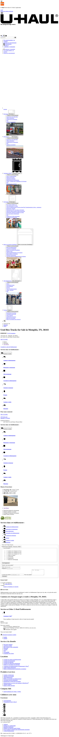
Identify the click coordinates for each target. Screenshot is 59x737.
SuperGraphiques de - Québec (12, 691)
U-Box (17, 173)
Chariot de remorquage (12, 559)
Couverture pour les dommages (10, 680)
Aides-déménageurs (16, 280)
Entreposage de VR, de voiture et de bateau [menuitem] (15, 209)
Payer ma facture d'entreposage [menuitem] (12, 213)
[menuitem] (32, 139)
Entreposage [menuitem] (6, 201)
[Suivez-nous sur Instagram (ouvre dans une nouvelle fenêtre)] (4, 707)
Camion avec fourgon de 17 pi (14, 553)
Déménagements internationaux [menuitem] (12, 180)
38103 (4, 326)
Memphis (5, 325)
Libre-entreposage (7, 374)
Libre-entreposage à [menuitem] (12, 206)
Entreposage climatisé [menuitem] (10, 208)
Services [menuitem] (8, 287)
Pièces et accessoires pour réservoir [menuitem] (13, 319)
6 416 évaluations (11, 333)
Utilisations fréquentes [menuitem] (10, 178)
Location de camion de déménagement (12, 659)
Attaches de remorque (8, 387)
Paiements (5, 648)
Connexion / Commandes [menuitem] (9, 46)
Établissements (8, 730)
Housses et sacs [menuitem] (9, 251)
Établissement (5, 546)
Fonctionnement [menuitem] (9, 286)
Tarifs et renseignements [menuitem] (11, 176)
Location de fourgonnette (9, 660)
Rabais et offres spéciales (9, 685)
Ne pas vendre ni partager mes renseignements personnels (16, 729)
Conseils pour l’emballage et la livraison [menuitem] (16, 181)
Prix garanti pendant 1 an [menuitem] (9, 40)
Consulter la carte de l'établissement (9, 347)
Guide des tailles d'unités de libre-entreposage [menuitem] (15, 211)
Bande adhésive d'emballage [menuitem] (12, 253)
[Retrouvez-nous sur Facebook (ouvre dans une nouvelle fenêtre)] (4, 705)
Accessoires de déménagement (9, 380)
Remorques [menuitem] (5, 113)
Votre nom (4, 567)
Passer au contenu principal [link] (7, 11)
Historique (5, 408)
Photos (6, 344)
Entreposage (12, 201)
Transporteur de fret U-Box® (10, 702)
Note (28, 574)
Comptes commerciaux (8, 675)
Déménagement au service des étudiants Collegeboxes (16, 683)
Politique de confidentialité (9, 725)
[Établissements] (6, 36)
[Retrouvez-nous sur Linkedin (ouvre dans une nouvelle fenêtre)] (4, 711)
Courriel (6, 574)
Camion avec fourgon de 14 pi (14, 552)
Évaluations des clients (8, 653)
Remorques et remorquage (9, 367)
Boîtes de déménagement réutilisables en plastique (14, 668)
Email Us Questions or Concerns (10, 586)
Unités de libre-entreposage (9, 667)
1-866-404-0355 (8, 584)
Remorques (11, 113)
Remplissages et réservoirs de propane (12, 681)
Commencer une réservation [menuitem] (12, 116)
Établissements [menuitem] (7, 44)
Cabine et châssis (11, 555)
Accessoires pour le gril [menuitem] (11, 314)
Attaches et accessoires (8, 676)
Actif (2, 10)
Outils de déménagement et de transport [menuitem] (14, 252)
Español (5, 638)
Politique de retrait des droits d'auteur (11, 728)
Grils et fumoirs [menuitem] (9, 315)
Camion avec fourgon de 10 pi (14, 551)
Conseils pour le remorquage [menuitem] (12, 142)
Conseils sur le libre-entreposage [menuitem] (12, 216)
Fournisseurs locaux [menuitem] (10, 285)
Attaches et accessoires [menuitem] (10, 122)
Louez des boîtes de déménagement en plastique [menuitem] (16, 256)
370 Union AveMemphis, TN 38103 (5, 417)
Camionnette (10, 556)
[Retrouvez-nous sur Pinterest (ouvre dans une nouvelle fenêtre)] (4, 709)
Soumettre (4, 576)
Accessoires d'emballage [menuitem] (11, 248)
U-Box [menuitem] (7, 173)
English (5, 637)
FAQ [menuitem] (7, 120)
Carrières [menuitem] (5, 41)
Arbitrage (5, 724)
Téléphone (4, 568)
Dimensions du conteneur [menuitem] (11, 183)
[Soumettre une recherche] (15, 37)
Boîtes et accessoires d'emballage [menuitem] (10, 244)
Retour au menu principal (12, 115)
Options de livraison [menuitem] (10, 177)
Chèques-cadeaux (7, 684)
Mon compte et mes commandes (10, 647)
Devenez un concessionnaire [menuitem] (9, 42)
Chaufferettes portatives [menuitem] (11, 316)
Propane (9, 310)
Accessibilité (6, 652)
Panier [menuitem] (7, 45)
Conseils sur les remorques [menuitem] (11, 119)
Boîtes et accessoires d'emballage (25, 244)
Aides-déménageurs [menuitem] (7, 280)
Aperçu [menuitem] (7, 283)
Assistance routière (7, 645)
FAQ (4, 651)
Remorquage (6, 136)
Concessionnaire (7, 700)
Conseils (5, 649)
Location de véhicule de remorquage (11, 663)
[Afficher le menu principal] (2, 13)
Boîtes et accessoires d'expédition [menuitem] (13, 250)
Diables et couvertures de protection (11, 664)
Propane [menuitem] (5, 310)
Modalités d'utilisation (8, 727)
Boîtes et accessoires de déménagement (12, 678)
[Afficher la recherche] (4, 36)
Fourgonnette (10, 558)
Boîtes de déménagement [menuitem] (11, 247)
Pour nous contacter (7, 644)
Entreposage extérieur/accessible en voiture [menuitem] (15, 212)
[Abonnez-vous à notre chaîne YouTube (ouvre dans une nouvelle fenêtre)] (4, 715)
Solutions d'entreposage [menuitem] (11, 255)
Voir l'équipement (5, 563)
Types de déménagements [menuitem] (11, 288)
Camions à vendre (7, 353)
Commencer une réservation (12, 139)
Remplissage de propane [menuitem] (11, 313)
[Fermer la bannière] (2, 1)
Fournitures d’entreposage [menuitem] (11, 217)
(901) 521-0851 (4, 339)
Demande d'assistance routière (9, 634)
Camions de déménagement (9, 360)
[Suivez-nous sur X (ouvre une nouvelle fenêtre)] (4, 713)
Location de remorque (8, 662)
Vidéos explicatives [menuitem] (10, 118)
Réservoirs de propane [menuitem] (10, 318)
